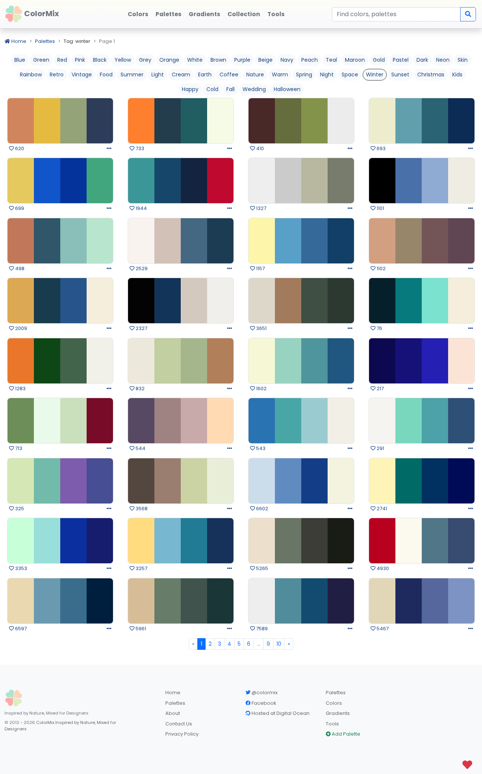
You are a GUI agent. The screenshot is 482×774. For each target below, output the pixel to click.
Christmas (430, 74)
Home (18, 41)
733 (139, 148)
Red (62, 60)
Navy (287, 60)
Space (350, 74)
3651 (261, 328)
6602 (261, 508)
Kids (457, 74)
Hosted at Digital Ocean (280, 713)
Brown (218, 60)
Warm (280, 74)
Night (327, 74)
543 (260, 448)
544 (139, 448)
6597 (20, 628)
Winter (374, 74)
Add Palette (345, 734)
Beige (265, 60)
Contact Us (178, 723)
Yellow (122, 60)
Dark (422, 60)
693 (380, 148)
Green (41, 60)
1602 (261, 388)
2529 (141, 268)
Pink (80, 60)
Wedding (254, 89)
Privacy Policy (181, 734)
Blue (19, 60)
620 (19, 148)
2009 (20, 328)
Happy (190, 89)
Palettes (45, 41)
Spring (304, 74)
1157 (260, 268)
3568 (141, 508)
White (195, 60)
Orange (169, 60)
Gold (379, 60)
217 (379, 388)
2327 (140, 328)
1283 (20, 388)
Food (106, 74)
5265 (261, 568)
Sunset (400, 74)
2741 (381, 508)
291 (379, 448)
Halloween (287, 89)
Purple (242, 60)
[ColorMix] (14, 698)
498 (19, 268)
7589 (261, 628)
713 (18, 448)
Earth (205, 74)
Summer (131, 74)
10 (278, 644)
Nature (255, 74)
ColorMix (41, 13)
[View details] (109, 148)
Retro (57, 74)
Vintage (82, 74)
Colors (334, 703)
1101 (379, 208)
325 (19, 508)
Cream (181, 74)
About (172, 713)
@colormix (264, 692)
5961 (140, 628)
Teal (331, 60)
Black (100, 60)
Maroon (355, 60)
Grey (145, 60)
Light (157, 74)
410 (259, 148)
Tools (332, 723)
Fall (230, 89)
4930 (382, 568)
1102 (380, 268)
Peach (309, 60)
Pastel (401, 60)
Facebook (263, 703)
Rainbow (31, 74)
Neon (443, 60)
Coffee (229, 74)
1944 (140, 208)
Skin (463, 60)
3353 (20, 568)
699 (19, 208)
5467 (382, 628)
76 (378, 328)
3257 (140, 568)
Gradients (338, 713)
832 (139, 388)
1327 (260, 208)
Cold (212, 89)
